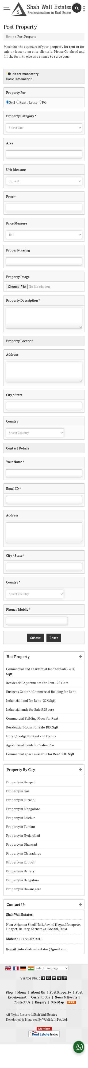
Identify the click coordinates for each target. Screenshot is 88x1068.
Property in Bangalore (22, 880)
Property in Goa (18, 791)
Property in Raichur (20, 817)
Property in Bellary (20, 871)
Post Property (60, 992)
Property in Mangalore (23, 809)
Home (10, 37)
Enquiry (40, 1002)
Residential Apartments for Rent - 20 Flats (37, 682)
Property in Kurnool (21, 800)
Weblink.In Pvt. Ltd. (55, 1020)
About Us (38, 992)
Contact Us (22, 1002)
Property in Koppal (20, 862)
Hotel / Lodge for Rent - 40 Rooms (31, 736)
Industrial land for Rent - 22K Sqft (31, 700)
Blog (9, 992)
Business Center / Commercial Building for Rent (41, 691)
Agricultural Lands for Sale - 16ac (30, 745)
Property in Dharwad (21, 844)
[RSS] (71, 1002)
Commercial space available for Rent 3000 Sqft (40, 754)
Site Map (57, 1002)
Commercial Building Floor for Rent (32, 718)
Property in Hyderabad (23, 835)
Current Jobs (40, 997)
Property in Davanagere (23, 889)
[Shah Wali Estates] (41, 9)
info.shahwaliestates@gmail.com (42, 949)
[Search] (76, 8)
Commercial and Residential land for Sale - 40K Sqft (40, 671)
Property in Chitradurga (23, 853)
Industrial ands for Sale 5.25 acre (30, 709)
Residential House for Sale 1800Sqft (32, 727)
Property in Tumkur (20, 826)
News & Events (66, 997)
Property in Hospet (20, 782)
